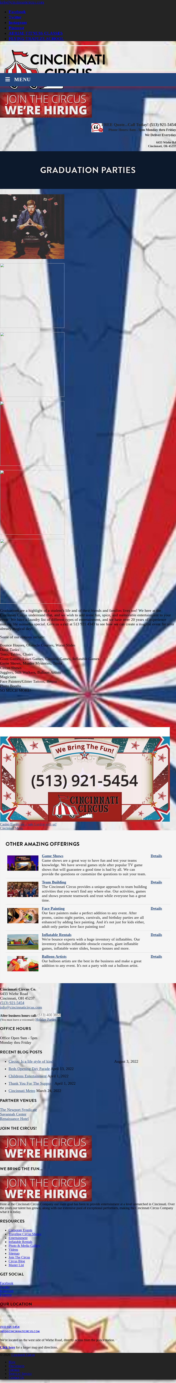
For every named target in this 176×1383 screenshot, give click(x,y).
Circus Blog (17, 1261)
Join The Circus (19, 1257)
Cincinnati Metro (11, 828)
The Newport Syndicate (18, 1109)
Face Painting (53, 908)
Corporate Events (20, 1230)
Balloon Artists (54, 956)
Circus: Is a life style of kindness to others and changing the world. (61, 1061)
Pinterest (16, 28)
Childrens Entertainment (28, 1076)
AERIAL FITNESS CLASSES (36, 33)
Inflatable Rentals (56, 935)
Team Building (54, 882)
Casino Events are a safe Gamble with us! (28, 824)
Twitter (15, 17)
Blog (12, 1362)
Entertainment (18, 1238)
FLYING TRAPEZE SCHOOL (36, 38)
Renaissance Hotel (14, 1119)
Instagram (18, 22)
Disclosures (16, 1366)
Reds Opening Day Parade (29, 1069)
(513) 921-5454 (12, 1003)
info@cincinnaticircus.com (22, 2)
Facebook (17, 11)
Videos (13, 1249)
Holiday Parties (45, 1019)
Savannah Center (13, 1114)
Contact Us (16, 1377)
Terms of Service (20, 1373)
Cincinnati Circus (23, 1355)
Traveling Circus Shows (25, 1234)
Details (156, 856)
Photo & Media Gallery (24, 1246)
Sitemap (14, 1253)
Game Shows (52, 856)
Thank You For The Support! (31, 1083)
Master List (16, 1265)
